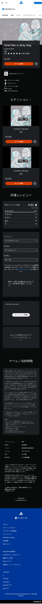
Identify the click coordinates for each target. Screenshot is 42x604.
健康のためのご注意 (10, 489)
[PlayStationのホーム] (21, 3)
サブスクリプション (29, 15)
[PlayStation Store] (9, 9)
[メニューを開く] (2, 3)
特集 (12, 15)
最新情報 (5, 15)
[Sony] (37, 603)
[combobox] (21, 240)
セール (18, 15)
